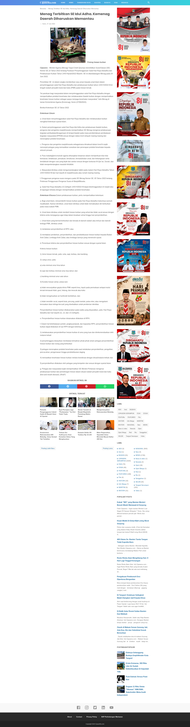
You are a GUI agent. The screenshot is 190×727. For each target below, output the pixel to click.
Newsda (132, 428)
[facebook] (49, 386)
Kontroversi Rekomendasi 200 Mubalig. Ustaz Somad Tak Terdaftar (48, 436)
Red (130, 432)
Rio (136, 432)
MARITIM (140, 421)
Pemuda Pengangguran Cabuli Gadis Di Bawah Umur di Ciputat (48, 413)
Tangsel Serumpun (132, 436)
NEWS (145, 425)
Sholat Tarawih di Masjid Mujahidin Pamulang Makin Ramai (84, 413)
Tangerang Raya (84, 2)
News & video (122, 428)
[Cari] (148, 3)
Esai (116, 2)
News (71, 2)
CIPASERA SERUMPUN (126, 413)
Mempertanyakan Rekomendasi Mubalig (105, 411)
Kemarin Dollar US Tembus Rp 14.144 (85, 434)
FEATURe (121, 417)
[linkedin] (103, 709)
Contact (79, 717)
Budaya (107, 2)
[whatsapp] (105, 386)
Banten (97, 2)
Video (142, 436)
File (139, 417)
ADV (119, 409)
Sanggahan (143, 432)
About (69, 717)
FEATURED (131, 417)
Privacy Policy (91, 717)
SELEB (120, 436)
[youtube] (111, 709)
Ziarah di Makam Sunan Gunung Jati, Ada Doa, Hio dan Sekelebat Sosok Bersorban (132, 630)
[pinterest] (86, 386)
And (125, 409)
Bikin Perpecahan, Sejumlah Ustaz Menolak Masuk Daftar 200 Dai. (105, 436)
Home (63, 2)
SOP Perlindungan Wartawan (112, 717)
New (138, 425)
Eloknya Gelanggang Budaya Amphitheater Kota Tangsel (137, 655)
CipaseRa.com (99, 724)
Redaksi (124, 2)
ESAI (138, 413)
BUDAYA (132, 409)
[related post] (49, 402)
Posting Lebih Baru (48, 448)
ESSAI (145, 413)
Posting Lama (108, 448)
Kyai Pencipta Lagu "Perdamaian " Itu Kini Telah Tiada (67, 412)
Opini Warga (122, 432)
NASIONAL (130, 425)
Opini (139, 428)
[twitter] (68, 386)
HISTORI (121, 421)
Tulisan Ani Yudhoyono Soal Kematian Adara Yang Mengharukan (67, 436)
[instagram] (87, 709)
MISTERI (121, 425)
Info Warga (130, 421)
